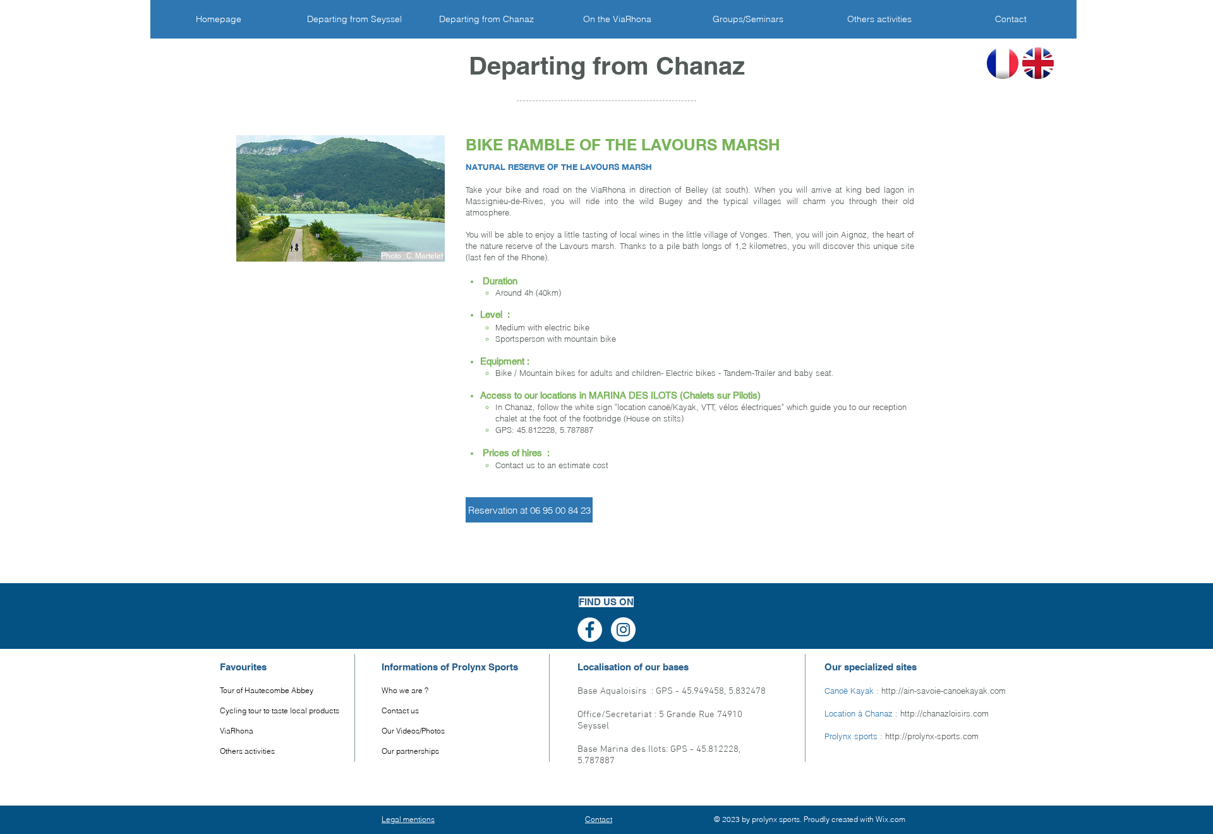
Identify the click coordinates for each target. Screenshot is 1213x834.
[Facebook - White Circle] (589, 629)
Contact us (400, 710)
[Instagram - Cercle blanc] (623, 629)
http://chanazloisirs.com (944, 713)
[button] (529, 510)
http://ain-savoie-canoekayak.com (943, 691)
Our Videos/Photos (413, 730)
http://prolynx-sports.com (932, 736)
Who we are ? (405, 690)
